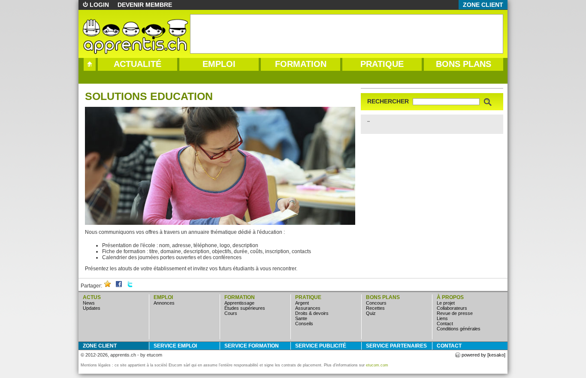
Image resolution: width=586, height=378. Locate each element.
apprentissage (239, 302)
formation (300, 64)
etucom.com (377, 365)
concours (376, 302)
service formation (251, 346)
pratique (382, 64)
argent (302, 302)
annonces (164, 302)
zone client (483, 4)
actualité (137, 64)
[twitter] (130, 286)
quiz (371, 313)
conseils (304, 323)
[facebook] (118, 286)
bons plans (463, 64)
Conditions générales (458, 328)
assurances (307, 308)
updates (91, 308)
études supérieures (244, 308)
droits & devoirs (312, 313)
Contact (445, 323)
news (89, 302)
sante (301, 318)
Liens (442, 318)
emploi (219, 64)
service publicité (320, 346)
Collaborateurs (452, 308)
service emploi (175, 346)
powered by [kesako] (483, 354)
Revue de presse (455, 313)
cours (230, 313)
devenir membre (145, 4)
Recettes (375, 308)
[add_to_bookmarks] (107, 286)
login (99, 4)
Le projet (446, 302)
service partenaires (396, 346)
